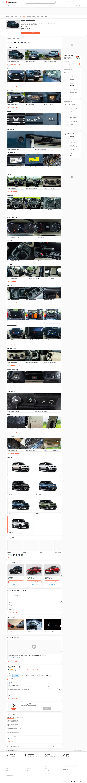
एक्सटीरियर (9, 38)
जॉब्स (7, 769)
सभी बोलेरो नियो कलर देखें (11, 557)
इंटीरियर (14, 38)
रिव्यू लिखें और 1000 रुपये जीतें (32, 672)
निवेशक (7, 776)
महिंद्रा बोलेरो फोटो (16, 581)
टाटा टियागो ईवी (72, 153)
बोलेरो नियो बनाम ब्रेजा (52, 584)
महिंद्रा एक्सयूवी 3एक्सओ (73, 92)
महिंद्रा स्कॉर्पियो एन (73, 75)
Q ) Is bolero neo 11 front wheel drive (14, 728)
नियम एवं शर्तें (7, 771)
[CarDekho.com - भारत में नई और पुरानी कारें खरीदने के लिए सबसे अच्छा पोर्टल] (11, 2)
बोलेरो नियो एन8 (29, 593)
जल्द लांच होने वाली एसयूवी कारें (49, 633)
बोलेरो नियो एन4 (11, 593)
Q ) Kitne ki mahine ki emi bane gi (13, 724)
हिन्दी (68, 1)
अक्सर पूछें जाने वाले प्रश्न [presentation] (20, 720)
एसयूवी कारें (10, 633)
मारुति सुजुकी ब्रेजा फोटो (52, 581)
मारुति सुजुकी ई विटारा (73, 140)
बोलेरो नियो (7, 16)
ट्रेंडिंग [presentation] (65, 104)
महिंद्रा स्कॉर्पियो (72, 79)
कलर (18, 38)
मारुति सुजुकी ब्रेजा (48, 577)
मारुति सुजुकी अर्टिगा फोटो (34, 581)
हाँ (53, 749)
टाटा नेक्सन (71, 120)
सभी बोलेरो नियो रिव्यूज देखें (11, 701)
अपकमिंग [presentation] (69, 72)
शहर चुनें (78, 5)
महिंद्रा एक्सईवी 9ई (72, 145)
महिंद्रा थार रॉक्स (72, 88)
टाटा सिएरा (71, 124)
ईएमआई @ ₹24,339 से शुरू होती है (27, 29)
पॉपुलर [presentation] (65, 72)
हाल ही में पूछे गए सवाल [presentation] (10, 720)
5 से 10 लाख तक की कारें (31, 633)
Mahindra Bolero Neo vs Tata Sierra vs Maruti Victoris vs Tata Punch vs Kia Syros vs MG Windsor (20, 659)
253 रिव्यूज (25, 26)
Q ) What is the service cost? (13, 736)
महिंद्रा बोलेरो (10, 577)
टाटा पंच (71, 111)
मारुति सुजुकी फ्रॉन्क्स (73, 115)
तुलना (22, 611)
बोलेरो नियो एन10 (48, 593)
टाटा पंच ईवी (72, 149)
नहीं (58, 749)
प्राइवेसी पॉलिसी (8, 773)
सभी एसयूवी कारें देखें (67, 129)
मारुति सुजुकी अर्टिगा (30, 577)
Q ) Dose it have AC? (11, 740)
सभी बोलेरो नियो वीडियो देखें (11, 664)
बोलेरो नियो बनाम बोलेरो (15, 584)
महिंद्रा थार (71, 83)
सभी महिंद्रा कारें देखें (67, 97)
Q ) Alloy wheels (10, 732)
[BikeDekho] (66, 774)
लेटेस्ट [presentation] (69, 104)
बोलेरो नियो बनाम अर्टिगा (34, 584)
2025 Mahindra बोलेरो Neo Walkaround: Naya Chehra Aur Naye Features (47, 659)
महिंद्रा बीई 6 (72, 136)
